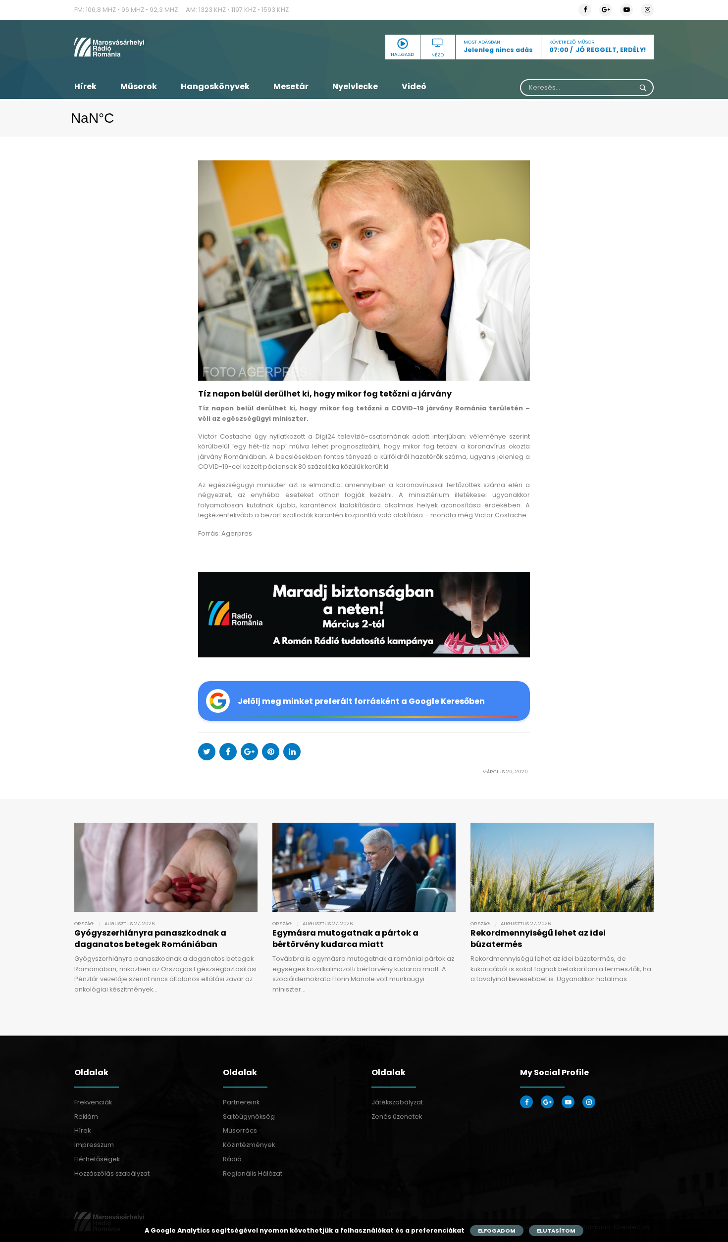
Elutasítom (556, 1231)
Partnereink (241, 1102)
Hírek (85, 86)
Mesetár (291, 86)
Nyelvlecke (355, 86)
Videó (414, 86)
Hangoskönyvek (215, 86)
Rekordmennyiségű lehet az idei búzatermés (538, 938)
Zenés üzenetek (396, 1116)
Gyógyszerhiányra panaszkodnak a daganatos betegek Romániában (150, 938)
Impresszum (94, 1145)
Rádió (232, 1159)
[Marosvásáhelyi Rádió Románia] (166, 47)
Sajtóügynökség (249, 1116)
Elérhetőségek (97, 1159)
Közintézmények (249, 1145)
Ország (84, 923)
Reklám (86, 1116)
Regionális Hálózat (252, 1173)
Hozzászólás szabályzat (112, 1173)
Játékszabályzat (397, 1102)
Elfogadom (497, 1231)
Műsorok (138, 86)
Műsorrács (240, 1130)
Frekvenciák (93, 1102)
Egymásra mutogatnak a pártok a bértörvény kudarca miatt (345, 938)
